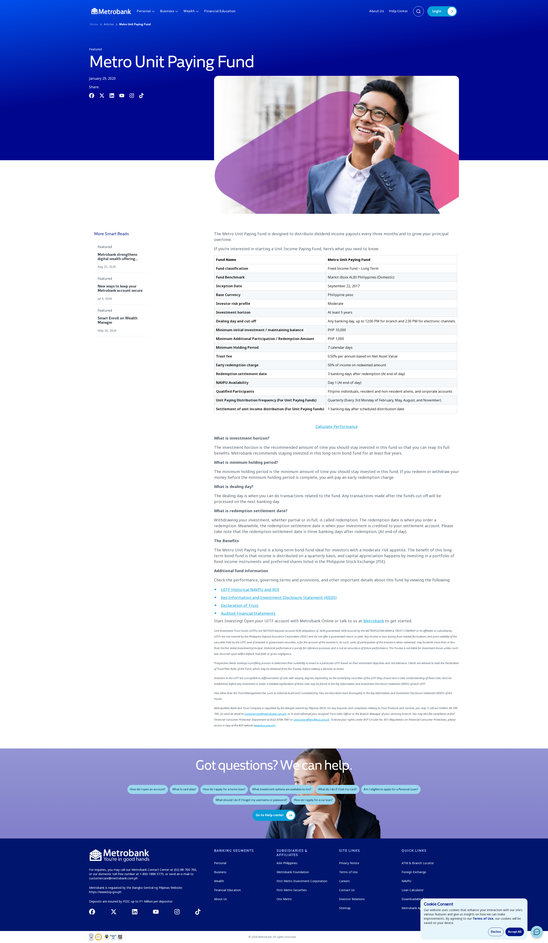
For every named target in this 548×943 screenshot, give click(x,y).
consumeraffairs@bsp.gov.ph (311, 719)
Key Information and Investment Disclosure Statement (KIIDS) (279, 597)
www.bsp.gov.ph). (265, 725)
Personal (144, 11)
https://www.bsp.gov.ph (105, 892)
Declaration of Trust (240, 605)
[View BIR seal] (113, 937)
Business (167, 11)
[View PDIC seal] (98, 937)
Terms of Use (483, 918)
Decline (496, 931)
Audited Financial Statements (248, 613)
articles (109, 24)
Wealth (189, 11)
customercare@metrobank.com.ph (265, 714)
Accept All (514, 931)
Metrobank (373, 620)
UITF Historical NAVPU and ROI (250, 589)
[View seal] (91, 937)
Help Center (398, 11)
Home (94, 24)
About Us (376, 11)
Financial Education (220, 11)
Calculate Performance (337, 426)
